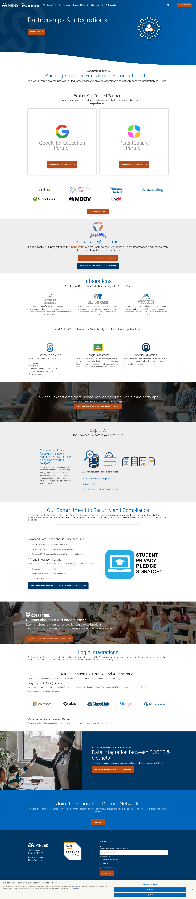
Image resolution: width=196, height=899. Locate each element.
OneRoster (75, 247)
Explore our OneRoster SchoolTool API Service (98, 258)
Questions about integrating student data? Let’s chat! (98, 406)
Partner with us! (36, 32)
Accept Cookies (150, 895)
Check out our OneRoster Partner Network (98, 265)
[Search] (168, 5)
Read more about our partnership (62, 164)
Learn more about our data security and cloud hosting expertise (58, 586)
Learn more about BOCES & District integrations (112, 769)
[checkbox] (134, 863)
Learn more (98, 822)
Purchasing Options (98, 211)
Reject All (150, 889)
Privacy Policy (74, 888)
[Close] (192, 889)
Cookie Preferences (150, 884)
